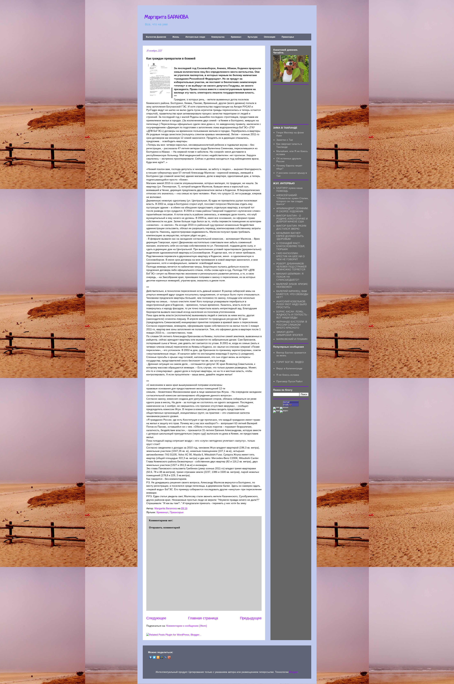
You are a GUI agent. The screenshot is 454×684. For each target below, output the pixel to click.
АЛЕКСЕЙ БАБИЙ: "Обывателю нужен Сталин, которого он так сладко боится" (292, 200)
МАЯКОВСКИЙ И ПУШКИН (291, 339)
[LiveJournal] (165, 657)
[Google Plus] (169, 657)
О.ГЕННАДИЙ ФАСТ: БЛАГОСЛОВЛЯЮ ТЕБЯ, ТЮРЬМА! (290, 246)
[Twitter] (154, 657)
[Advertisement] (291, 104)
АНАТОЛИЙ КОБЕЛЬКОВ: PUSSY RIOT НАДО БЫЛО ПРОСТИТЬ (291, 304)
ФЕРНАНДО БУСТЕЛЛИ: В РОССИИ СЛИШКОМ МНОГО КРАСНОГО (291, 324)
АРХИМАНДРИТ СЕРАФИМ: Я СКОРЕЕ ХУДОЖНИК (292, 210)
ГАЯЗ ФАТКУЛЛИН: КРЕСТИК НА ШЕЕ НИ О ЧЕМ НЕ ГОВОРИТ (290, 256)
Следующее (156, 618)
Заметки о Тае (284, 139)
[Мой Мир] (162, 657)
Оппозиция (269, 37)
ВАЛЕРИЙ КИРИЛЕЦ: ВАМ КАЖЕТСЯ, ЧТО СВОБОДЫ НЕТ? (292, 294)
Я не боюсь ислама (287, 374)
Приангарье (288, 37)
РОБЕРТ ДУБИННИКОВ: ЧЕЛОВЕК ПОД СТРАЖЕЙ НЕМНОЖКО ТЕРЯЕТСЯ (291, 266)
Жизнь (175, 37)
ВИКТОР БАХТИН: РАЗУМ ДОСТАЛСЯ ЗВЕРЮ (291, 227)
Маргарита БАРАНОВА (166, 17)
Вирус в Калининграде (289, 368)
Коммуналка (218, 37)
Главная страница (203, 618)
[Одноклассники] (158, 657)
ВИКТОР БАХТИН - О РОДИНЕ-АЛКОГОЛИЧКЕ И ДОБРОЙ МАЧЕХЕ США (292, 218)
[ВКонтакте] (151, 657)
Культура (253, 37)
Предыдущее (251, 618)
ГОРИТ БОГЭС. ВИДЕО (290, 362)
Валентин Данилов (156, 37)
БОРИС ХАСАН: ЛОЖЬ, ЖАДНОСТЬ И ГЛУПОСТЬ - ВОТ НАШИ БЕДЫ (292, 314)
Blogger (293, 672)
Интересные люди (195, 37)
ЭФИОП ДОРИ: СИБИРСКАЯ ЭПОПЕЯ (289, 333)
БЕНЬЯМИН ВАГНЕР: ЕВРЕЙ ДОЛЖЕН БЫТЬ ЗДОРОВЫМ (290, 236)
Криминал (236, 37)
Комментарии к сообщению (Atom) (186, 625)
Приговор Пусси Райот (289, 381)
